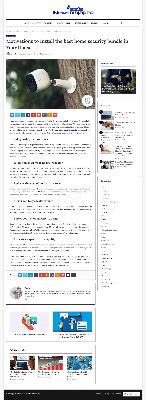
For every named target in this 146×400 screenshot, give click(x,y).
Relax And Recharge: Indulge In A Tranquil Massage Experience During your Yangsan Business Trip (123, 151)
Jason (12, 54)
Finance (105, 216)
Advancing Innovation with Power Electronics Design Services (77, 374)
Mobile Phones (108, 244)
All (103, 188)
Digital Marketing (108, 202)
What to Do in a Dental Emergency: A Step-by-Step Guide (124, 135)
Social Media (107, 258)
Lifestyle (36, 23)
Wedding (105, 286)
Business (105, 195)
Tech (68, 23)
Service (105, 255)
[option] (118, 81)
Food (104, 219)
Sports (105, 262)
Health (59, 23)
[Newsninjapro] (73, 9)
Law (103, 237)
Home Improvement (110, 230)
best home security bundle (66, 130)
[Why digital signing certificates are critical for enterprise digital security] (22, 363)
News (104, 248)
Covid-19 (105, 198)
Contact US (99, 394)
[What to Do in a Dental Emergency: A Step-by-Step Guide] (107, 138)
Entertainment (81, 23)
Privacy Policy (109, 394)
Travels (94, 23)
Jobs (104, 233)
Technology (18, 31)
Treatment (106, 279)
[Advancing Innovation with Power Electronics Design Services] (79, 363)
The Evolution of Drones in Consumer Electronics (48, 373)
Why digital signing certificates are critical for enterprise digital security (22, 374)
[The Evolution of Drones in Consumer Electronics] (50, 363)
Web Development (109, 283)
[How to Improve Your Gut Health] (107, 125)
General (105, 223)
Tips (104, 272)
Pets (104, 251)
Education (48, 23)
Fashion (105, 212)
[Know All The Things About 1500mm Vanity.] (107, 115)
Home (26, 23)
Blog (104, 191)
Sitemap (118, 394)
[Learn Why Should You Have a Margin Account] (107, 165)
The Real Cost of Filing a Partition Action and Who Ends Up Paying (118, 89)
